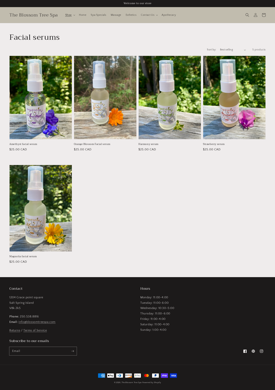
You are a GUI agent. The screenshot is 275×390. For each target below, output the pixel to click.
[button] (70, 15)
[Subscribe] (72, 351)
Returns (14, 330)
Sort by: (211, 49)
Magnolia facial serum (23, 256)
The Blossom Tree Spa (132, 383)
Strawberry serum (214, 144)
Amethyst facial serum (23, 144)
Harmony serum (148, 144)
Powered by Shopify (151, 383)
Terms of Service (35, 330)
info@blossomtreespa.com (37, 322)
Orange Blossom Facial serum (92, 144)
